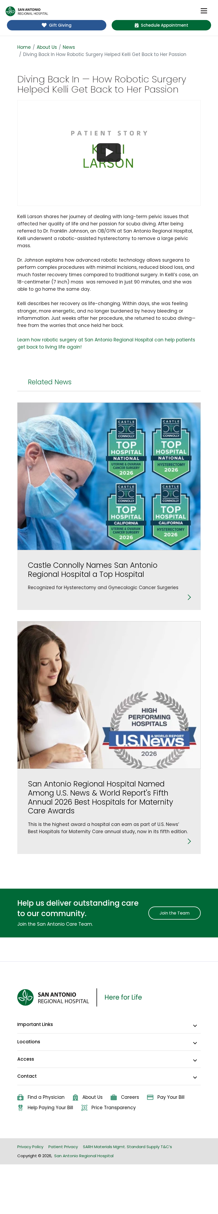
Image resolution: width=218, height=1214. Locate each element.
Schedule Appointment (164, 25)
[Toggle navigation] (204, 11)
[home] (27, 11)
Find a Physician (46, 1097)
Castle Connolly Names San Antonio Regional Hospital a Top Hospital (92, 570)
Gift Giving (60, 25)
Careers (130, 1097)
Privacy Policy (30, 1146)
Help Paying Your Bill (50, 1107)
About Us (47, 47)
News (69, 47)
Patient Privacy (63, 1146)
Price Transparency (113, 1107)
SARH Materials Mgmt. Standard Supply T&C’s (127, 1146)
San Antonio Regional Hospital (84, 1156)
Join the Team (175, 913)
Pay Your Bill (171, 1097)
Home (24, 47)
